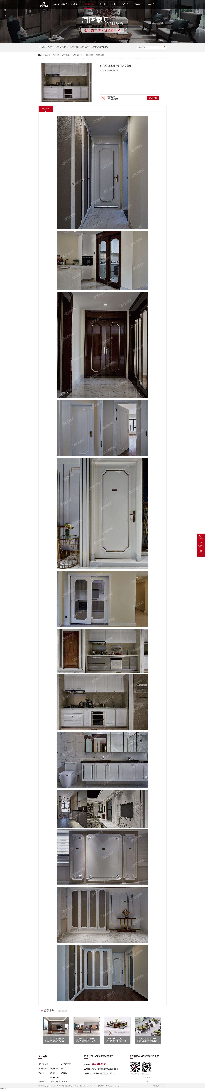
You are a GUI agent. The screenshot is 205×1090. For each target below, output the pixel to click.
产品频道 (56, 55)
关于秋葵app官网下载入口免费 (43, 1066)
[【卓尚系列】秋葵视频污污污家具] (87, 1026)
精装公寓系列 (78, 55)
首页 (49, 55)
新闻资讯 (151, 4)
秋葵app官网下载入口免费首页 (65, 4)
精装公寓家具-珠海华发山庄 (94, 55)
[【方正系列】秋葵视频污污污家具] (148, 1026)
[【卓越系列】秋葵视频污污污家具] (56, 1026)
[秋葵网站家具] (102, 42)
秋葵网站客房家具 (62, 47)
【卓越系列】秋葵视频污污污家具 (58, 1039)
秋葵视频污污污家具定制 (100, 47)
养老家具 (51, 47)
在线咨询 (153, 98)
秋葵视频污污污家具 (107, 4)
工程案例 (138, 4)
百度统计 (118, 1086)
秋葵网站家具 (89, 4)
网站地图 (64, 1082)
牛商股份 (109, 1086)
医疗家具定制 (74, 47)
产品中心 (125, 4)
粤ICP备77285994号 (87, 1086)
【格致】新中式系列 (114, 1039)
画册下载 (41, 1082)
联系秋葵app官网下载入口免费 (55, 1080)
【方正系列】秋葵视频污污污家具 (150, 1039)
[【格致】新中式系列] (117, 1026)
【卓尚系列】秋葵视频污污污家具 (88, 1039)
